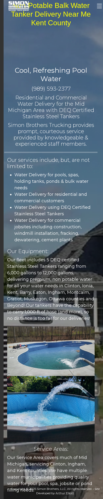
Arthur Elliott (65, 493)
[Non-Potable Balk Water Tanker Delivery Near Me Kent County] (18, 5)
